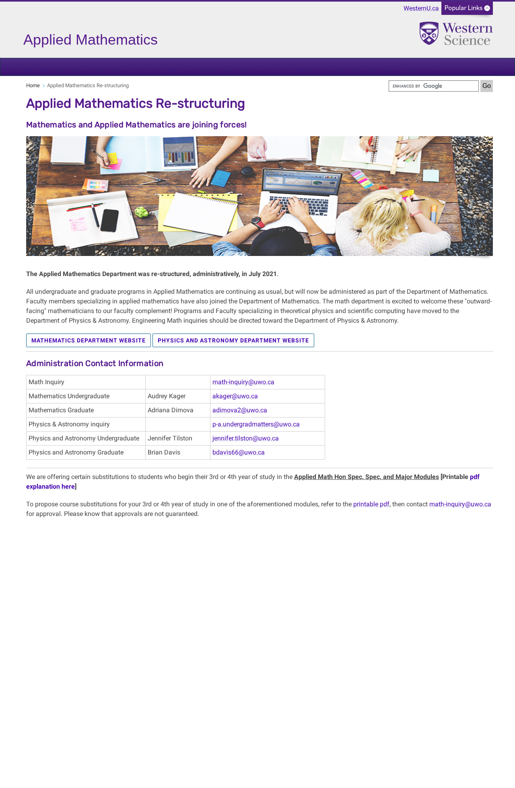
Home (33, 85)
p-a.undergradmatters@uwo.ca (256, 424)
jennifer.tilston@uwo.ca (245, 438)
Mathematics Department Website (88, 340)
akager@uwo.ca (235, 396)
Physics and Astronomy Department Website (233, 340)
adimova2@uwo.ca (239, 410)
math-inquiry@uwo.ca (243, 382)
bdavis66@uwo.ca (238, 452)
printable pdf (370, 504)
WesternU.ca (421, 8)
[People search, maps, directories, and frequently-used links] (467, 11)
